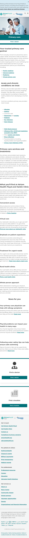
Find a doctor (14, 41)
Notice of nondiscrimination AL (19, 534)
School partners (6, 495)
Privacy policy (4, 533)
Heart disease (8, 122)
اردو (6, 525)
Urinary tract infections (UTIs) (13, 143)
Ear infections (8, 120)
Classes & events (6, 453)
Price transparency (7, 459)
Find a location (11, 213)
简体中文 (14, 521)
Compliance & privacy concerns (11, 435)
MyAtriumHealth (6, 450)
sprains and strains (14, 135)
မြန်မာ (10, 521)
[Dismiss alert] (28, 1)
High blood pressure (10, 129)
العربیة (7, 521)
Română (14, 523)
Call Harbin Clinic (6, 429)
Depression (7, 115)
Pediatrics (6, 75)
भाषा (6, 523)
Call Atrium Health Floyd (9, 426)
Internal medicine (8, 73)
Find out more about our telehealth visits (13, 229)
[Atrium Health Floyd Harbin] (11, 14)
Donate (3, 501)
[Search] (25, 13)
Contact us (4, 432)
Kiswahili (24, 523)
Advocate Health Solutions (9, 479)
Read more (17, 314)
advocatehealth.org (7, 440)
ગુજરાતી (22, 521)
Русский (19, 523)
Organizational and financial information (14, 504)
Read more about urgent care (18, 261)
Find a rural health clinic (7, 277)
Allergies (7, 109)
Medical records (6, 462)
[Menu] (27, 13)
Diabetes (7, 117)
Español (3, 521)
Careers (3, 473)
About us (4, 486)
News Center (5, 489)
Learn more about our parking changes (12, 9)
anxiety (16, 115)
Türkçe (3, 525)
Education (4, 476)
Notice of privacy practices (15, 533)
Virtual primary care (9, 77)
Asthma (6, 111)
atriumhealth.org (6, 437)
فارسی (18, 521)
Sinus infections (9, 137)
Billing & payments (7, 456)
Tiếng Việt (10, 525)
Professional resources (8, 470)
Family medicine (8, 70)
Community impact (7, 492)
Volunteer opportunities (8, 498)
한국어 (9, 523)
